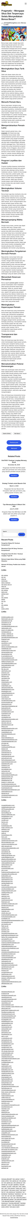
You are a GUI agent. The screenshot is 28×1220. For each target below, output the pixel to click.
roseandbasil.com (6, 732)
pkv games (4, 575)
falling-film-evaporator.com (9, 937)
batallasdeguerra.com (7, 689)
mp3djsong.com (6, 624)
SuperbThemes (14, 1217)
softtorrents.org (5, 1097)
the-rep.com (5, 669)
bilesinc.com (5, 680)
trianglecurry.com (6, 1121)
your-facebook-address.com (9, 1147)
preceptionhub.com (7, 1001)
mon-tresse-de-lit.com (8, 1138)
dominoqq (4, 581)
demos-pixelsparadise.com (9, 646)
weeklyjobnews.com (7, 955)
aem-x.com (4, 1036)
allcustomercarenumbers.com (10, 1086)
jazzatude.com (5, 674)
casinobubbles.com (7, 1023)
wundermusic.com (6, 1047)
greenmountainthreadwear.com (10, 942)
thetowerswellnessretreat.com (10, 1125)
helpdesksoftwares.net (8, 991)
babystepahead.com (7, 963)
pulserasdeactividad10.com (9, 775)
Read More (14, 475)
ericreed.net (4, 743)
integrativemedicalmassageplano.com (12, 920)
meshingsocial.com (7, 900)
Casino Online (6, 433)
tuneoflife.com (5, 980)
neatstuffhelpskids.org (7, 693)
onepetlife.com (5, 1133)
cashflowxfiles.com (7, 892)
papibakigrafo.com (7, 763)
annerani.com (5, 672)
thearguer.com (5, 902)
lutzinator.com (5, 1108)
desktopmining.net (6, 778)
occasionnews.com (7, 972)
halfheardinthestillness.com (9, 739)
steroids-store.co (6, 723)
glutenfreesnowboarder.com (9, 1114)
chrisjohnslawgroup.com (8, 1090)
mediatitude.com (6, 648)
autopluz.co (4, 641)
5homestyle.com (6, 797)
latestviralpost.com (7, 877)
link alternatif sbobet (7, 1199)
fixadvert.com (5, 639)
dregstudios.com (6, 691)
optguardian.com (6, 1029)
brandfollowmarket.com (8, 954)
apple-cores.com (6, 773)
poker (22, 1179)
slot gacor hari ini (6, 584)
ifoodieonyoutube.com (8, 1012)
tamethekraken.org (6, 1107)
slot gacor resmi (14, 1190)
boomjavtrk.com (6, 1166)
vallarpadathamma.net (7, 863)
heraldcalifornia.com (7, 1071)
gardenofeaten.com (7, 883)
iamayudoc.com (6, 1060)
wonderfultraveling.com (8, 700)
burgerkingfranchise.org (8, 861)
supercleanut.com (6, 1068)
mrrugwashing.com (7, 922)
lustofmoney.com (6, 974)
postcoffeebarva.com (7, 857)
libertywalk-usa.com (7, 619)
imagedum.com (5, 1123)
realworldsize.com (6, 864)
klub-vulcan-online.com (8, 1092)
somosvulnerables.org (7, 1099)
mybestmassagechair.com (9, 741)
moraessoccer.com (7, 695)
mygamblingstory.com (7, 805)
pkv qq (3, 577)
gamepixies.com (6, 1075)
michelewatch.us (6, 632)
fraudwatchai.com (6, 1034)
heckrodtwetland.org (7, 737)
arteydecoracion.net (7, 724)
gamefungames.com (7, 1049)
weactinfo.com (5, 898)
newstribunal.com (6, 997)
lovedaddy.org (5, 918)
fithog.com (4, 726)
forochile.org (5, 697)
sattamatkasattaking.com (8, 1131)
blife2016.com (5, 1112)
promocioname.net (6, 702)
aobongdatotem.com (7, 1004)
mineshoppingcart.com (8, 1014)
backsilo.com (5, 929)
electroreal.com (6, 1008)
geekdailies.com (6, 1155)
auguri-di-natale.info (7, 630)
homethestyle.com (6, 1042)
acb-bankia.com (6, 924)
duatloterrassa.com (7, 1101)
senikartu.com (5, 829)
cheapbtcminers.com (7, 1056)
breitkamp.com (5, 1094)
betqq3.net (4, 749)
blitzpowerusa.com (7, 881)
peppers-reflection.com (8, 978)
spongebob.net (5, 851)
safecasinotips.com (7, 1081)
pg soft (10, 1184)
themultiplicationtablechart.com (10, 789)
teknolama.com (5, 866)
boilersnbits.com (6, 876)
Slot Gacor (17, 433)
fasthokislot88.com (7, 1079)
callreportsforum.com (7, 1160)
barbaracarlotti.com (7, 776)
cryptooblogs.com (6, 1038)
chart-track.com (6, 698)
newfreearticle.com (7, 879)
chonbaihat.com (6, 717)
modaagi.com (5, 684)
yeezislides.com (6, 1003)
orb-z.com (4, 870)
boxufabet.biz (5, 1142)
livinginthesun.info (6, 835)
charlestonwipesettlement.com (10, 952)
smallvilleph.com (6, 685)
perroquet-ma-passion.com (9, 1149)
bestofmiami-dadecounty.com (10, 1010)
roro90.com (4, 820)
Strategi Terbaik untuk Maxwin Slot (14, 483)
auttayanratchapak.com (8, 855)
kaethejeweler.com (6, 1129)
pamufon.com (5, 1103)
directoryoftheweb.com (8, 814)
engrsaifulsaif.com (6, 1055)
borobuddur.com (6, 1045)
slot (20, 1186)
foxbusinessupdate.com (8, 916)
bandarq (16, 1184)
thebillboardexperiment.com (9, 1134)
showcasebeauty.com (7, 658)
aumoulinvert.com (6, 758)
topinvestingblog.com (7, 665)
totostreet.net (5, 1030)
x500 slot (15, 1186)
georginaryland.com (7, 730)
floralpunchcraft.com (7, 905)
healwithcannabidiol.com (8, 1118)
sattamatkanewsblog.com (8, 946)
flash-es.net (4, 926)
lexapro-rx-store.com (7, 782)
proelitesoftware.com (7, 1084)
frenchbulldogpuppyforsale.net (10, 786)
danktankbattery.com (7, 909)
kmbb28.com (5, 1159)
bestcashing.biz (6, 708)
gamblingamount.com (7, 967)
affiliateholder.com (6, 983)
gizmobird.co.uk (6, 622)
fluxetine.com (5, 745)
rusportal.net (5, 831)
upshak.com (5, 928)
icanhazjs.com (5, 765)
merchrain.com (5, 1157)
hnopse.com (5, 970)
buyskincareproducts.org (8, 784)
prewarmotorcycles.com (8, 650)
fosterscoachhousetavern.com (10, 872)
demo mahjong (5, 583)
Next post (14, 448)
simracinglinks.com (7, 652)
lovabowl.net (5, 993)
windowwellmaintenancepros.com (11, 981)
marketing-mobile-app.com (9, 903)
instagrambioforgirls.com (8, 890)
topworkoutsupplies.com (8, 1016)
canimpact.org (5, 767)
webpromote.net (6, 721)
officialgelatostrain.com (8, 1127)
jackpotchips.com (6, 1082)
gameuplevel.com (6, 1040)
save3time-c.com (6, 643)
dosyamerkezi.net (6, 654)
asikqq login (5, 594)
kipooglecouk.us (6, 754)
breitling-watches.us (7, 635)
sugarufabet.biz (6, 1140)
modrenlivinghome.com (8, 1151)
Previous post (14, 442)
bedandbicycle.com (7, 1069)
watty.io (3, 833)
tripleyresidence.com (7, 1095)
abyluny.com (5, 1164)
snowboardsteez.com (7, 889)
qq (2, 603)
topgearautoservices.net (8, 1144)
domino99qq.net (6, 812)
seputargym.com (6, 1025)
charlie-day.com (6, 913)
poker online (5, 588)
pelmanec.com (5, 811)
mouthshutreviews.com (8, 1017)
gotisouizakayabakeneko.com (10, 848)
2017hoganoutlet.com (7, 809)
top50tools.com (6, 667)
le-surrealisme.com (7, 656)
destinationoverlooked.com (9, 965)
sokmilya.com (5, 1162)
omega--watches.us (7, 633)
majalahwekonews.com (8, 807)
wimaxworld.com (6, 704)
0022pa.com (5, 676)
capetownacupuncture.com (9, 840)
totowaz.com (5, 950)
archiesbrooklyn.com (7, 711)
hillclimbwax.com (6, 968)
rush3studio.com (6, 818)
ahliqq (3, 599)
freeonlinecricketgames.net (9, 706)
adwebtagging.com (7, 959)
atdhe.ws (4, 736)
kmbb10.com (5, 894)
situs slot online (20, 1197)
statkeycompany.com (7, 661)
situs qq (3, 579)
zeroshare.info (5, 678)
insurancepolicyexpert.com (9, 659)
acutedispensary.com (7, 944)
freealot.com (5, 1064)
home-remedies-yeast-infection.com (12, 1006)
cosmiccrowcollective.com (9, 844)
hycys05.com (5, 885)
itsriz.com (4, 837)
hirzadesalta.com (6, 1019)
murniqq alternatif (14, 1203)
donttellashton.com (7, 816)
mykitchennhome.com (7, 756)
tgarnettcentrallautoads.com (9, 637)
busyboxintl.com (6, 853)
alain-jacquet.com (6, 846)
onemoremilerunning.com (8, 887)
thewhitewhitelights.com (8, 734)
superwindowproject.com (8, 762)
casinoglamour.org (6, 791)
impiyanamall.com (6, 1027)
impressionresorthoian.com (9, 933)
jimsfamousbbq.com (7, 617)
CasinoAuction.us (6, 752)
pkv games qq (14, 1181)
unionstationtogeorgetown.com (10, 1058)
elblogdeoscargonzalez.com (9, 719)
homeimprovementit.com (8, 995)
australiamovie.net (6, 620)
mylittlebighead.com (7, 1062)
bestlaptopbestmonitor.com (9, 728)
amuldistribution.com (7, 1043)
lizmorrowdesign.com (7, 1116)
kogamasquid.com (6, 788)
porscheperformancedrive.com (10, 1105)
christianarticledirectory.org (9, 795)
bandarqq (19, 1192)
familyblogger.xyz (6, 1088)
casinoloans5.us (6, 750)
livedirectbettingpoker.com (9, 915)
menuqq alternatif (6, 1179)
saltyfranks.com (6, 671)
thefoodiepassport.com (8, 760)
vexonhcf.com (5, 645)
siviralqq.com (5, 931)
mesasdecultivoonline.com (9, 874)
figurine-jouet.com (6, 1146)
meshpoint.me (5, 850)
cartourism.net (5, 771)
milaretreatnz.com (6, 682)
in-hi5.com (4, 824)
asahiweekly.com (6, 1066)
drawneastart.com (6, 1077)
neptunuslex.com (6, 628)
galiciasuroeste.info (7, 687)
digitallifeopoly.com (7, 1021)
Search (5, 531)
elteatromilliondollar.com (8, 859)
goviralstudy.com (6, 769)
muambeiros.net (6, 713)
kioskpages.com (6, 1120)
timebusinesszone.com (8, 976)
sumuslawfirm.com (6, 939)
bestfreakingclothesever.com (9, 935)
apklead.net (4, 1168)
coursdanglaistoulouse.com (9, 626)
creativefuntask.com (7, 1053)
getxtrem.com (5, 896)
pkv (2, 596)
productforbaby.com (7, 868)
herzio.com (4, 822)
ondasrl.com (5, 1110)
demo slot (4, 592)
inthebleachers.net (6, 780)
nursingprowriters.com (8, 941)
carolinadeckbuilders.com (9, 663)
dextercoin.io (5, 793)
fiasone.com (5, 907)
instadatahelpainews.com (8, 1153)
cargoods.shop (5, 838)
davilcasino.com (6, 1032)
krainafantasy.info (6, 825)
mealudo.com (5, 911)
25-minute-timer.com (7, 1051)
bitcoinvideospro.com (7, 842)
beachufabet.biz (6, 1136)
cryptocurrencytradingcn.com (10, 948)
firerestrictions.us (6, 710)
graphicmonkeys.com (7, 1073)
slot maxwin (11, 1188)
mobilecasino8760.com (8, 747)
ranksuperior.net (6, 961)
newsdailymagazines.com (8, 999)
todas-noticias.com (7, 827)
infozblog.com (5, 715)
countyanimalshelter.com (8, 957)
